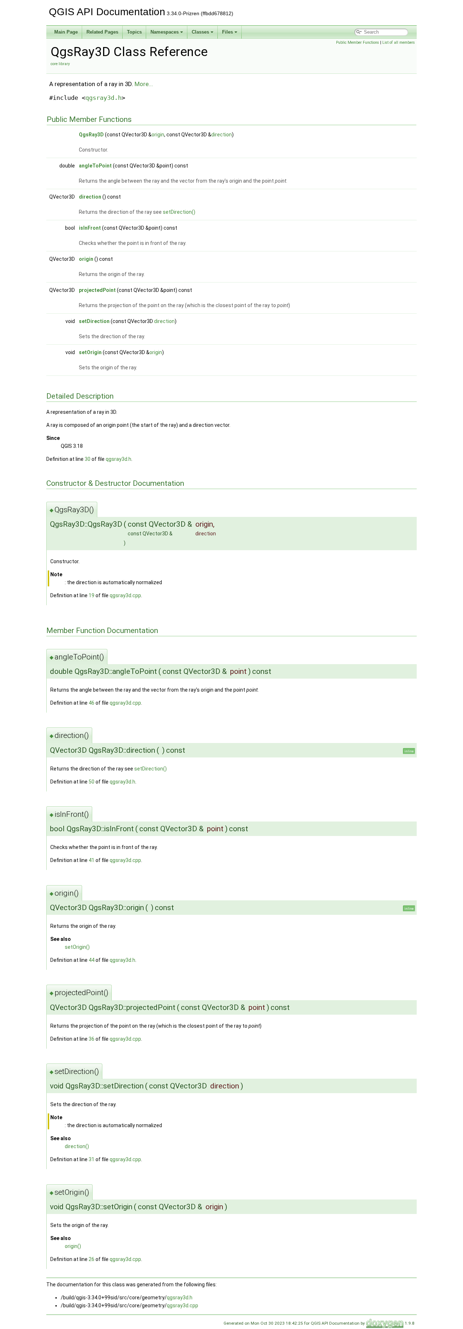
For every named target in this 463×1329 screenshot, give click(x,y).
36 (91, 1039)
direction (221, 134)
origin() (73, 1246)
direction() (77, 1146)
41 (91, 860)
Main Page (66, 32)
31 (91, 1159)
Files (227, 32)
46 (91, 703)
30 (87, 459)
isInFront (90, 228)
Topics (134, 32)
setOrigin (90, 352)
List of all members (398, 42)
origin (158, 134)
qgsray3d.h (103, 97)
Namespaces (164, 32)
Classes (200, 32)
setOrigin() (77, 947)
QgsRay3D (91, 134)
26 (91, 1259)
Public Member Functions (357, 42)
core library (60, 63)
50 (91, 782)
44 (91, 960)
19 (91, 595)
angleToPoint (95, 166)
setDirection (94, 321)
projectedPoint (97, 290)
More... (144, 84)
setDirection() (179, 212)
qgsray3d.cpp (125, 595)
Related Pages (102, 32)
